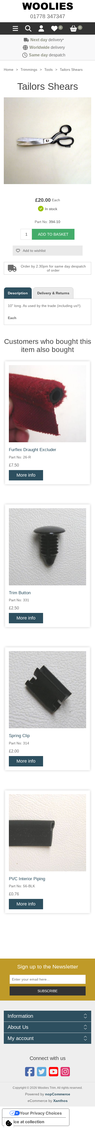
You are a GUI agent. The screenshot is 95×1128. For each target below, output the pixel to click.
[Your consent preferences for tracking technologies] (9, 1123)
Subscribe (47, 991)
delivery (47, 40)
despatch (47, 55)
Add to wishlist (34, 251)
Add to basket (53, 234)
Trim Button (20, 592)
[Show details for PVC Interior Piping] (47, 832)
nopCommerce (57, 1094)
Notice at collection (25, 1121)
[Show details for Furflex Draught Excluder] (47, 403)
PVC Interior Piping (27, 878)
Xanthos (60, 1101)
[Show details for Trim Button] (47, 546)
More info (25, 475)
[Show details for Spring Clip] (47, 689)
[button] (15, 29)
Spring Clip (19, 735)
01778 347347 (47, 16)
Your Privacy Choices (41, 1113)
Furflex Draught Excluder (32, 449)
